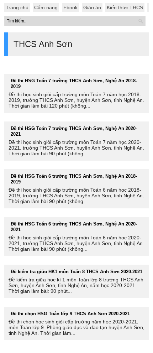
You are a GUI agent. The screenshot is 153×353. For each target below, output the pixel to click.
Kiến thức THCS (125, 7)
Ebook (70, 7)
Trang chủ (17, 7)
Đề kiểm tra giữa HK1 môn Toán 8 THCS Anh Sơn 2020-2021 (76, 271)
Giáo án (92, 7)
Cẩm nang (46, 7)
